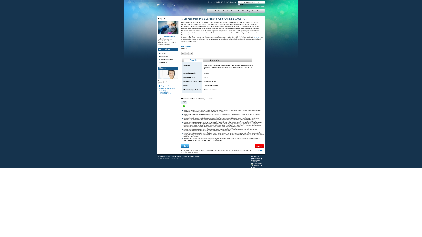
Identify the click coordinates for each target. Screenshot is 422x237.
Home (211, 11)
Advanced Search (260, 6)
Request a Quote (166, 86)
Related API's (214, 60)
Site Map (197, 156)
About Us (218, 11)
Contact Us (255, 11)
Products (225, 11)
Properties (193, 60)
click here (260, 150)
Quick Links (241, 11)
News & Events (181, 156)
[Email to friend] (183, 53)
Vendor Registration (166, 60)
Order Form (164, 56)
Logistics (163, 53)
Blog (248, 11)
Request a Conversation (167, 89)
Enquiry (233, 11)
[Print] (187, 53)
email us (256, 37)
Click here (233, 2)
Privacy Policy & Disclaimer (166, 156)
